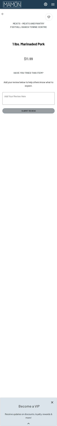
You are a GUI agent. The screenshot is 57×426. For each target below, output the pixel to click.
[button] (3, 14)
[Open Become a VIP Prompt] (28, 423)
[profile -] (45, 4)
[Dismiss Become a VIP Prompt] (52, 402)
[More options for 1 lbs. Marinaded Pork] (48, 17)
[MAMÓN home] (15, 4)
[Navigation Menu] (53, 4)
